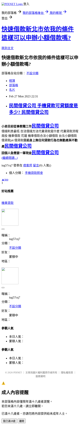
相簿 (12, 80)
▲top (5, 179)
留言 (36, 165)
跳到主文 (8, 48)
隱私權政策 (67, 372)
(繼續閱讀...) (10, 157)
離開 (21, 421)
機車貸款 (8, 202)
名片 (12, 89)
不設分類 (32, 73)
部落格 (13, 85)
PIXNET (17, 372)
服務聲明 (40, 376)
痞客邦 (27, 165)
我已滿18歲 (9, 421)
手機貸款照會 (34, 172)
